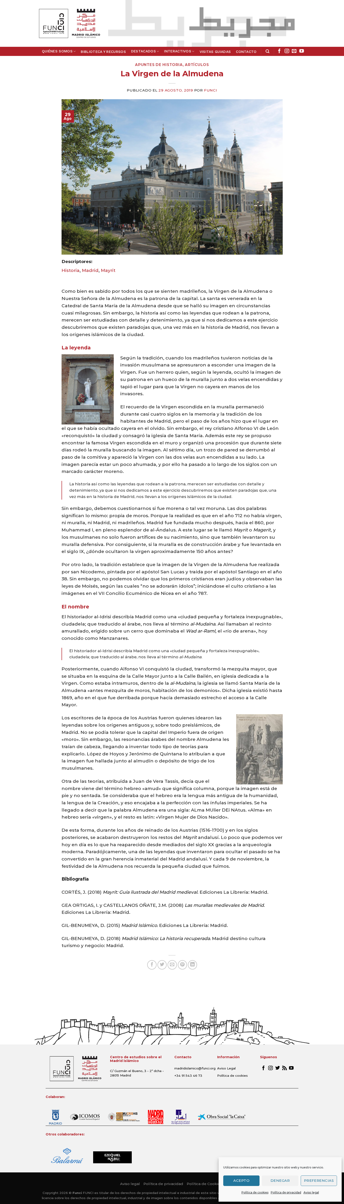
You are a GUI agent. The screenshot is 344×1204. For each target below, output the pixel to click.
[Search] (267, 51)
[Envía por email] (172, 965)
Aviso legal (311, 1192)
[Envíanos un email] (294, 51)
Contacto (246, 52)
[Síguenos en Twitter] (277, 1068)
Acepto (241, 1180)
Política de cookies (255, 1192)
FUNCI (210, 90)
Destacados (143, 51)
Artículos (197, 64)
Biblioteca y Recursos (103, 52)
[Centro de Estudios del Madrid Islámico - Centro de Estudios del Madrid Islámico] (69, 23)
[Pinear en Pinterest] (182, 965)
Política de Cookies (204, 1184)
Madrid (90, 270)
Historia (71, 270)
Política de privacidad (286, 1192)
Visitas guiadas (215, 52)
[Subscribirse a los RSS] (284, 1068)
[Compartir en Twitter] (162, 965)
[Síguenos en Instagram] (287, 51)
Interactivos (177, 51)
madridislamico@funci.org (195, 1068)
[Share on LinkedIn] (192, 965)
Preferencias (319, 1180)
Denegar (280, 1180)
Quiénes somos (57, 51)
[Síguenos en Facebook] (279, 51)
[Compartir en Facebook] (152, 965)
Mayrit (108, 270)
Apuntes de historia (159, 64)
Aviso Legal (226, 1068)
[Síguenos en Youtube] (301, 51)
